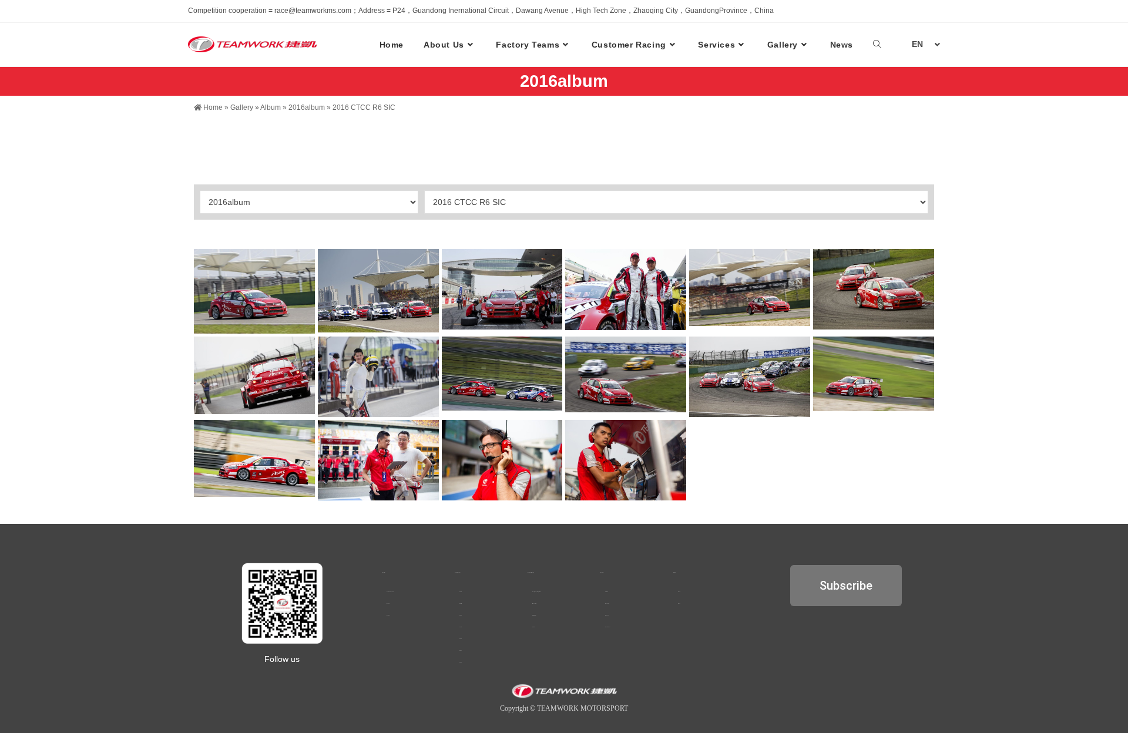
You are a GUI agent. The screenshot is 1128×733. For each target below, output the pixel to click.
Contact (388, 615)
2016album (306, 107)
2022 (460, 638)
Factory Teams (458, 572)
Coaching (607, 603)
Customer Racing (531, 572)
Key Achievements (390, 591)
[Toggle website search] (877, 44)
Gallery (241, 107)
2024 (460, 615)
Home (212, 107)
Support (606, 615)
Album (270, 107)
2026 (460, 591)
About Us (383, 572)
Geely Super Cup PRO (536, 591)
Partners (388, 603)
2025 (460, 603)
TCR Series (534, 615)
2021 (460, 650)
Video (679, 603)
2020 (460, 662)
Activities (606, 591)
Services (602, 572)
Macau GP (534, 603)
